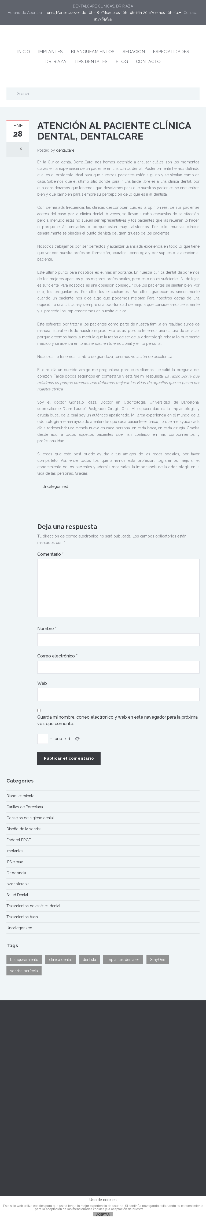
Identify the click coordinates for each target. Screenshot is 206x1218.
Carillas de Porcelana (24, 807)
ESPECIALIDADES (171, 51)
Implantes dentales (123, 959)
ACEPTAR (103, 1214)
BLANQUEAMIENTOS (93, 51)
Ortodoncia (16, 873)
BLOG (122, 61)
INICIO (23, 51)
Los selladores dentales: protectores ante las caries (51, 1136)
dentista (89, 959)
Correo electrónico (57, 656)
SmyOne (157, 959)
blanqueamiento (24, 959)
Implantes (14, 851)
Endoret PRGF (18, 840)
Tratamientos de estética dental (33, 906)
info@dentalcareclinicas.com (135, 1050)
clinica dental (60, 959)
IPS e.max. (15, 862)
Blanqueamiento (20, 796)
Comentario (50, 554)
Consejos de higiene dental (30, 818)
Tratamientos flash (22, 917)
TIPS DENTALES (91, 61)
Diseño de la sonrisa (24, 829)
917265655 (103, 19)
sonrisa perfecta (24, 971)
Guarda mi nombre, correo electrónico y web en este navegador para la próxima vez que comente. (117, 720)
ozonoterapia (18, 884)
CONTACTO (148, 61)
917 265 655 (150, 1044)
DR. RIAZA (55, 61)
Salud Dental (17, 895)
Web (42, 683)
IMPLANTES (50, 51)
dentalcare (65, 150)
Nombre (47, 628)
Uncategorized (55, 486)
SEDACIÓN (134, 51)
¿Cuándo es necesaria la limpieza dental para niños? (51, 1124)
